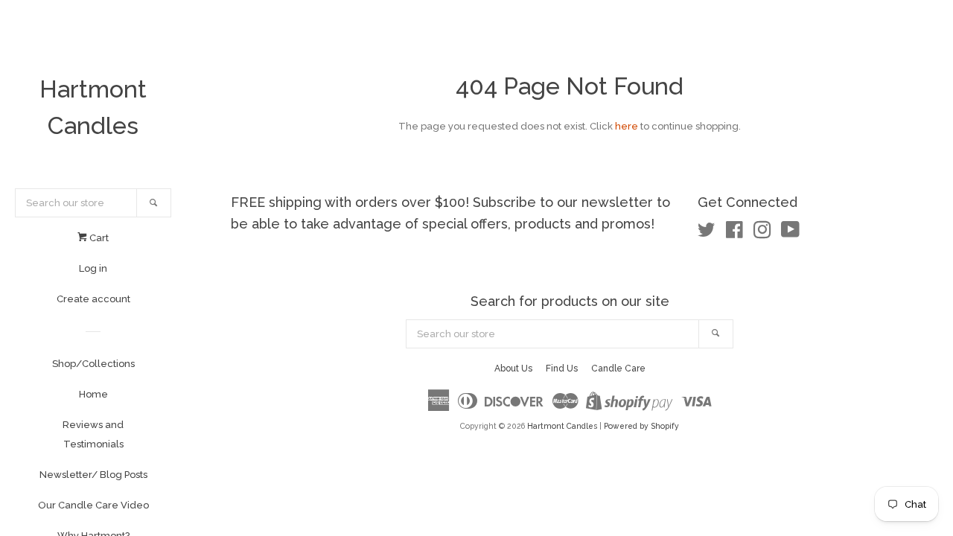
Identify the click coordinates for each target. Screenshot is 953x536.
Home (93, 394)
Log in (93, 268)
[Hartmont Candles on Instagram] (762, 233)
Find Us (562, 368)
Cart (98, 237)
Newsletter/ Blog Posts (93, 474)
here (626, 126)
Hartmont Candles (93, 107)
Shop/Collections (93, 363)
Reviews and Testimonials (93, 434)
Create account (93, 298)
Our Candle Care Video (93, 505)
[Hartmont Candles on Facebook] (734, 233)
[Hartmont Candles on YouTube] (790, 233)
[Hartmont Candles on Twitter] (706, 233)
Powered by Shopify (641, 425)
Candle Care (618, 368)
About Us (513, 368)
